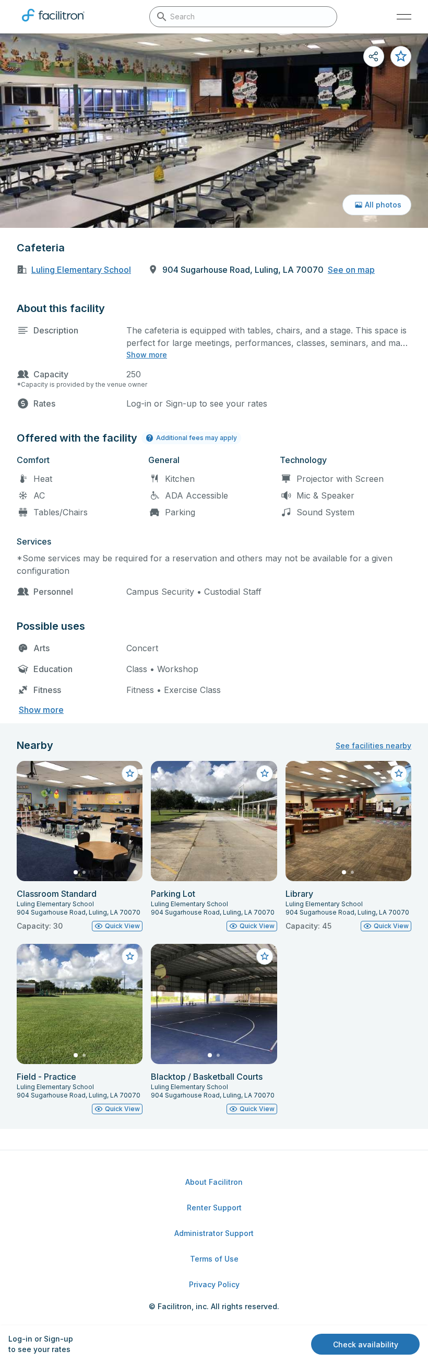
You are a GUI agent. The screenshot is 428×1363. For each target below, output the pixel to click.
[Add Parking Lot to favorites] (264, 773)
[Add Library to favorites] (398, 773)
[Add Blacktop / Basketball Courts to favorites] (264, 956)
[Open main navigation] (404, 16)
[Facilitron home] (53, 23)
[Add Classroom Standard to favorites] (130, 773)
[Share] (373, 56)
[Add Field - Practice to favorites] (130, 956)
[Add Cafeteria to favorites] (400, 56)
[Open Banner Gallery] (214, 130)
